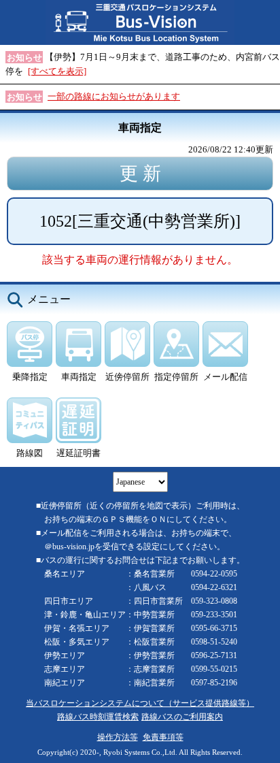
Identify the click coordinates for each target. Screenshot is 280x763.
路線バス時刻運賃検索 (98, 716)
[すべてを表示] (57, 71)
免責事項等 (163, 737)
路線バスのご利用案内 (182, 716)
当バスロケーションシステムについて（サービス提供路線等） (140, 703)
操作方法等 (117, 737)
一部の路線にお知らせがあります (114, 96)
